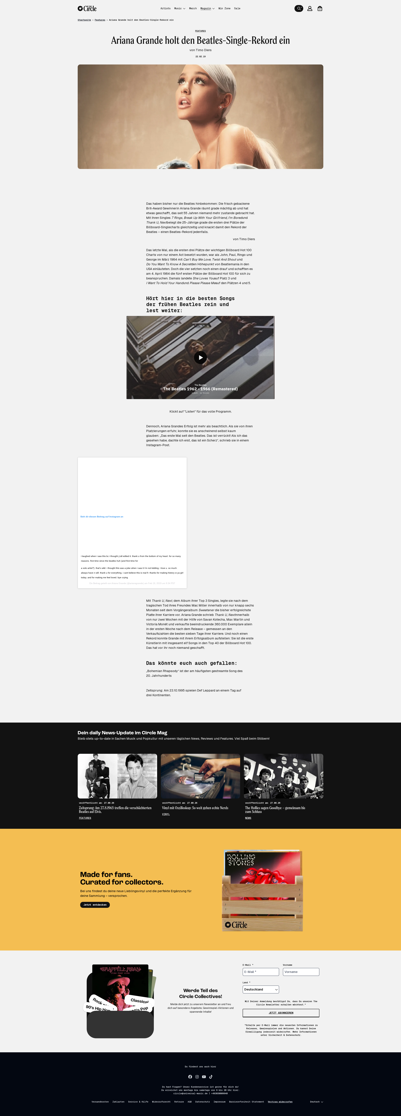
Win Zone (224, 8)
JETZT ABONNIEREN (281, 1012)
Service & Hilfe (138, 1101)
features (85, 818)
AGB (190, 1101)
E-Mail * (248, 965)
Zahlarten (118, 1101)
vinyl (166, 814)
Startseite (84, 20)
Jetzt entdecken (95, 904)
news (248, 818)
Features (100, 20)
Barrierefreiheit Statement (246, 1101)
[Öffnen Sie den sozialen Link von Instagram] (197, 1076)
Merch (193, 8)
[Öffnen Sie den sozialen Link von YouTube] (203, 1076)
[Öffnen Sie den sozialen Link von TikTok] (210, 1076)
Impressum (219, 1101)
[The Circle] (87, 8)
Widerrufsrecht (161, 1101)
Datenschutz (202, 1101)
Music (178, 8)
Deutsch (315, 1101)
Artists (166, 8)
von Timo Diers (244, 239)
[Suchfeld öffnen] (298, 8)
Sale (237, 8)
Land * (246, 982)
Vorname (287, 965)
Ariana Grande (119, 583)
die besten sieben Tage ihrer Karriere (196, 633)
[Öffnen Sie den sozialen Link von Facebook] (190, 1076)
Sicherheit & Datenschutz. (285, 1035)
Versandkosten (100, 1101)
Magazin (205, 8)
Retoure (179, 1101)
